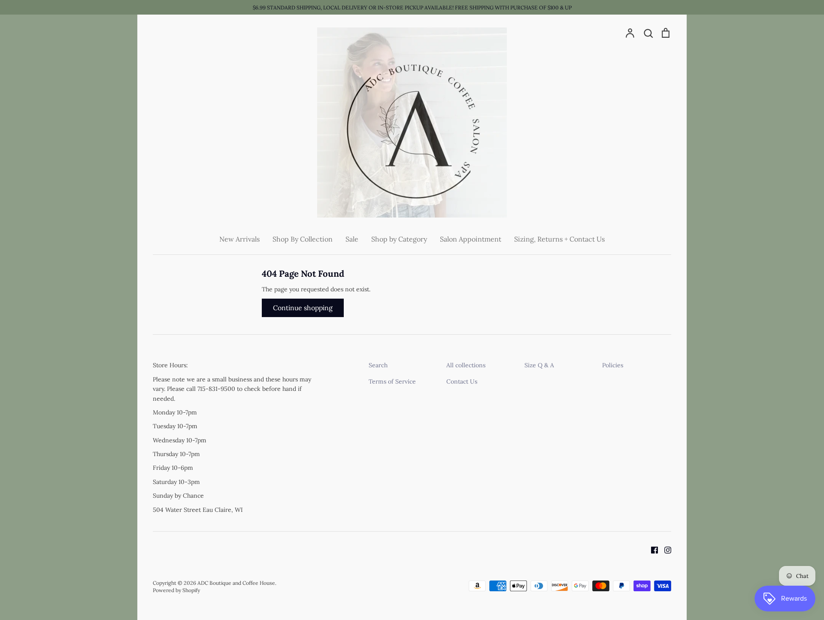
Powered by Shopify (176, 590)
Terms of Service (392, 381)
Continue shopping (303, 307)
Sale (351, 239)
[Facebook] (651, 549)
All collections (465, 365)
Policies (612, 365)
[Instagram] (664, 549)
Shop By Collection (303, 239)
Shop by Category (399, 239)
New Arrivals (239, 239)
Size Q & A (539, 365)
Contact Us (461, 381)
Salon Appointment (470, 239)
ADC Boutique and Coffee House (236, 583)
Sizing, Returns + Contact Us (559, 239)
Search (378, 365)
